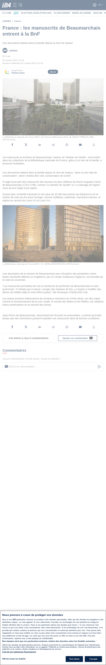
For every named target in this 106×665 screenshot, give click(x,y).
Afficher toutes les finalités (14, 659)
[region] (53, 638)
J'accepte (93, 659)
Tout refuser (74, 659)
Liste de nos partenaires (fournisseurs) (19, 652)
